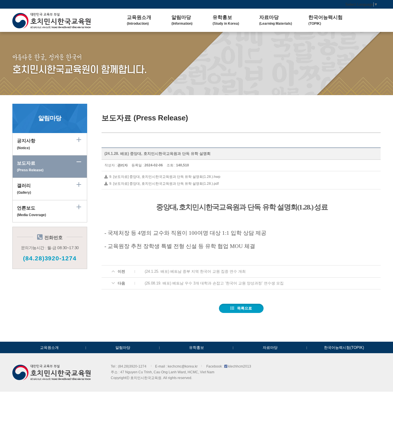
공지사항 (26, 144)
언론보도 (31, 211)
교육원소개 (49, 347)
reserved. (185, 378)
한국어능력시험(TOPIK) (344, 347)
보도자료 (30, 166)
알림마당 (122, 347)
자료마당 (270, 347)
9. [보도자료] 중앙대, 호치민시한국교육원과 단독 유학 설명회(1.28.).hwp (164, 176)
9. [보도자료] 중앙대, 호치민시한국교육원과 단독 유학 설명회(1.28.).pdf (163, 183)
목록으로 (244, 308)
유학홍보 (196, 347)
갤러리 (24, 189)
